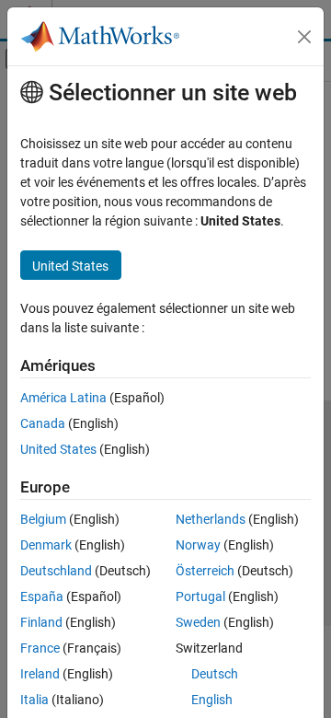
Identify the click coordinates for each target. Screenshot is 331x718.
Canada (42, 423)
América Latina (63, 397)
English (212, 699)
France (40, 648)
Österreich (205, 570)
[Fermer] (304, 37)
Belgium (43, 519)
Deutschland (56, 570)
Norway (198, 545)
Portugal (200, 596)
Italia (34, 699)
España (41, 596)
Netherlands (210, 519)
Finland (41, 622)
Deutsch (214, 673)
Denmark (46, 545)
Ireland (40, 673)
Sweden (198, 622)
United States (58, 449)
